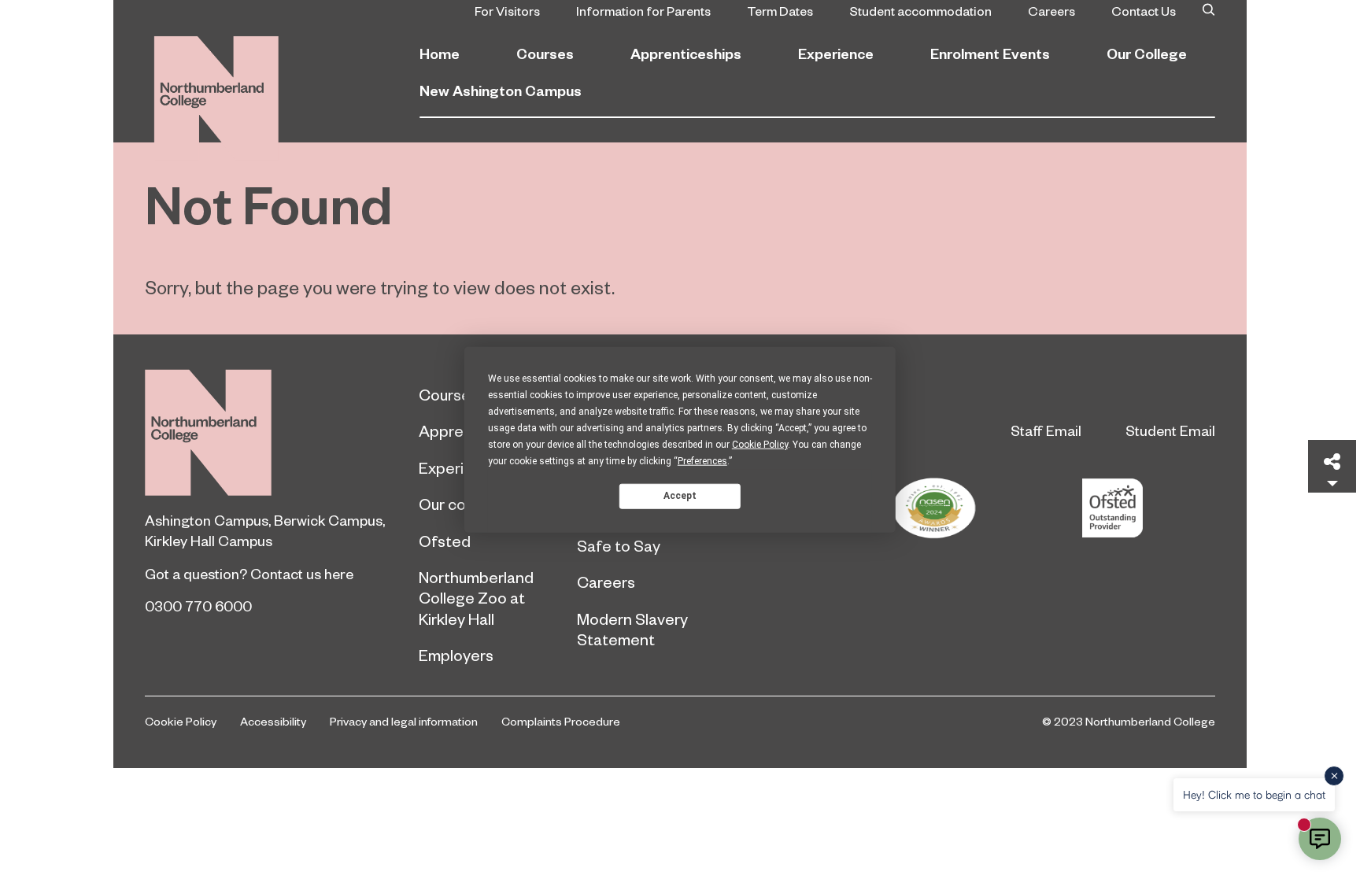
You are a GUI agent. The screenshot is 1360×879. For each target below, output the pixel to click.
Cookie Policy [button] (760, 443)
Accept (680, 495)
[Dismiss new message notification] (1334, 776)
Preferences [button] (702, 460)
